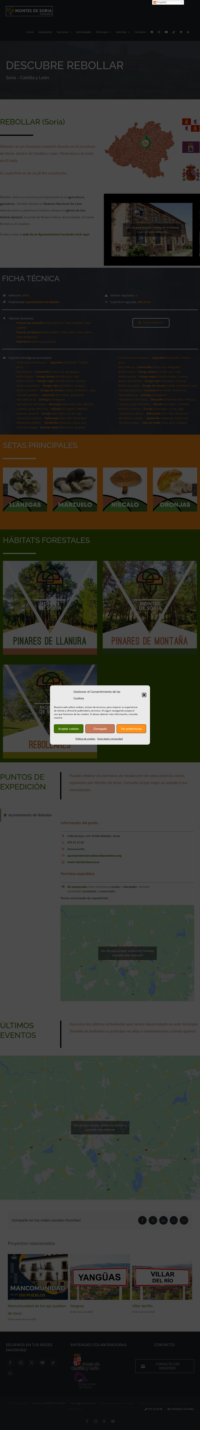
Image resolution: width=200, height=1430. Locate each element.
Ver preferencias (131, 728)
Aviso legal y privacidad (110, 738)
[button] (144, 695)
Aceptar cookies (68, 728)
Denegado (100, 728)
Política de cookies (85, 738)
